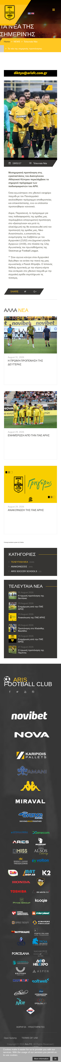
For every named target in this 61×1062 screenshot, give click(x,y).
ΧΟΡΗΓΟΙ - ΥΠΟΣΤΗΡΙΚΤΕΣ (30, 1027)
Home (7, 41)
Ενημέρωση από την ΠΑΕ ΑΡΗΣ (29, 435)
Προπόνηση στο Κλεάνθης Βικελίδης (31, 629)
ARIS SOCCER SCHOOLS (26, 571)
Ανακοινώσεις (22, 566)
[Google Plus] (35, 291)
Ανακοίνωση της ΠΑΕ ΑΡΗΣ (26, 510)
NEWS (17, 41)
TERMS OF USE (30, 1038)
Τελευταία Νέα (30, 41)
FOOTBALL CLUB (28, 681)
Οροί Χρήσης (10, 1038)
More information (41, 1059)
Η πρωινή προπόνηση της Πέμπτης (31, 651)
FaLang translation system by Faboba (14, 542)
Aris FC (28, 1044)
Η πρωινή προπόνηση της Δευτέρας (31, 596)
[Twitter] (25, 291)
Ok (55, 1059)
